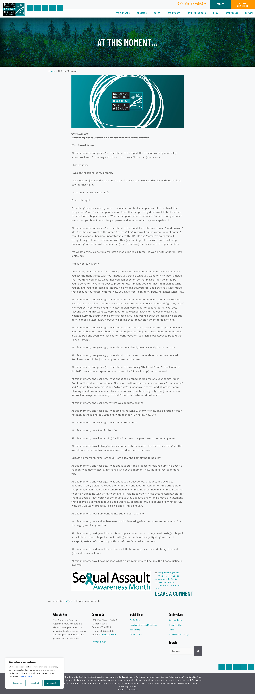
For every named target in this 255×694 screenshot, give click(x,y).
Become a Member (176, 620)
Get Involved (174, 13)
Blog (160, 572)
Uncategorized (171, 572)
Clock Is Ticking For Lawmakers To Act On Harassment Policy (167, 579)
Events (171, 629)
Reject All (34, 683)
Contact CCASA (136, 634)
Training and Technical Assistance (143, 625)
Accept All (51, 683)
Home (51, 71)
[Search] (198, 651)
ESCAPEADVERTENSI (242, 4)
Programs (142, 13)
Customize (17, 683)
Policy (157, 13)
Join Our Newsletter (192, 4)
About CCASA (232, 13)
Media (215, 13)
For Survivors (123, 13)
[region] (34, 673)
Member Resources (197, 13)
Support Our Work (175, 625)
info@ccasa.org (107, 634)
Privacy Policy (26, 676)
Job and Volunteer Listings (179, 634)
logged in (69, 601)
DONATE (220, 4)
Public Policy (135, 629)
